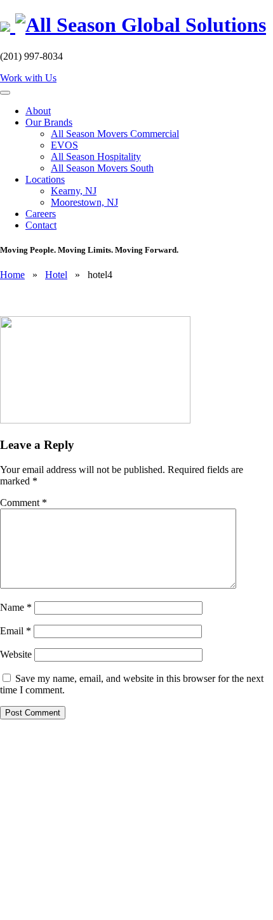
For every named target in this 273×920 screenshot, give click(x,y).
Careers (40, 213)
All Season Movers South (102, 168)
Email (15, 630)
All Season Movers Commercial (115, 133)
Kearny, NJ (74, 190)
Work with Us (28, 77)
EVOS (64, 145)
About (38, 110)
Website (16, 654)
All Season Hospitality (96, 156)
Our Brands (48, 122)
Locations (45, 179)
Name (16, 607)
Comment (23, 502)
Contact (41, 225)
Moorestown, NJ (84, 202)
